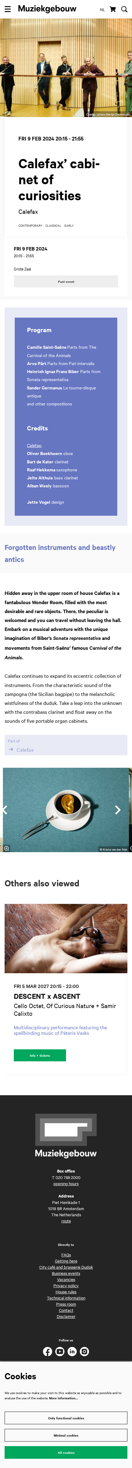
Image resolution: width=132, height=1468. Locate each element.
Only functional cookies (66, 1418)
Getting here (66, 1260)
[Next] (118, 810)
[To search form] (124, 9)
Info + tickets (40, 1055)
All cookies (66, 1452)
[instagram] (84, 1351)
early (69, 225)
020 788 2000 (68, 1177)
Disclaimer (66, 1316)
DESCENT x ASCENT (47, 996)
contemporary (30, 225)
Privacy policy (66, 1285)
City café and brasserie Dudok (66, 1267)
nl (102, 9)
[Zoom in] (6, 848)
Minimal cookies (66, 1435)
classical (53, 225)
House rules (66, 1291)
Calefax (25, 749)
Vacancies (66, 1279)
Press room (66, 1304)
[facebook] (47, 1351)
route (66, 1220)
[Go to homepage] (47, 9)
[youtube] (59, 1351)
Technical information (66, 1297)
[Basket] (113, 9)
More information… (63, 1398)
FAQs (66, 1254)
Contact (66, 1310)
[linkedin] (72, 1351)
